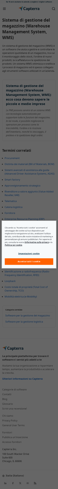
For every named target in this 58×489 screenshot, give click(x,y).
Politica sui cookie (13, 245)
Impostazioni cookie (29, 253)
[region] (29, 244)
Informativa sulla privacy (37, 242)
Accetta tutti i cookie (29, 261)
